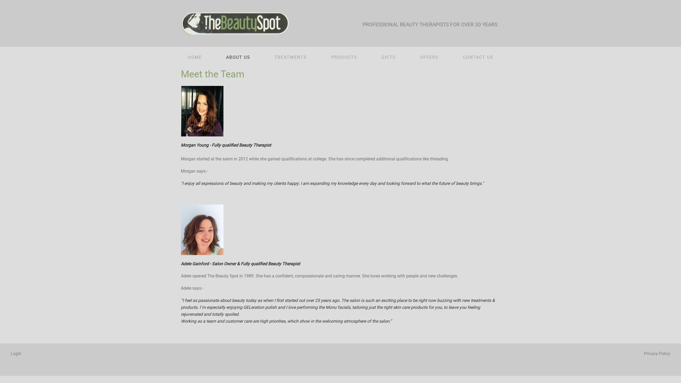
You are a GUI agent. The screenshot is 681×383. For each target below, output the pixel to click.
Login (16, 353)
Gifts (388, 57)
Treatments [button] (291, 57)
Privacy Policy (657, 353)
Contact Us (478, 57)
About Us (238, 57)
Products (344, 57)
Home (195, 57)
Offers (429, 57)
